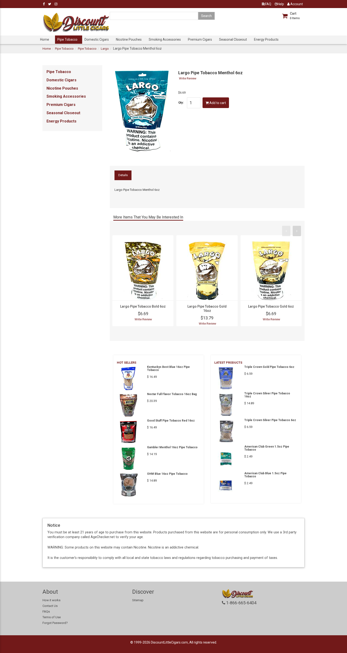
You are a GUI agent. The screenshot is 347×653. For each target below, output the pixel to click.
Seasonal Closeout (233, 39)
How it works (51, 600)
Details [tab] (123, 175)
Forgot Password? (55, 623)
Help (280, 4)
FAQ (268, 4)
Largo (105, 48)
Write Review (187, 78)
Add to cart (217, 103)
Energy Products (266, 39)
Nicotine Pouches (129, 39)
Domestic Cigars (97, 39)
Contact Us (50, 606)
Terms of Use (51, 617)
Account (296, 4)
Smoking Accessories (165, 39)
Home (44, 39)
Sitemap (138, 600)
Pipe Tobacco (67, 39)
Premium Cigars (200, 39)
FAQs (46, 611)
